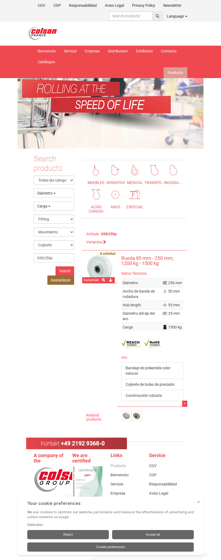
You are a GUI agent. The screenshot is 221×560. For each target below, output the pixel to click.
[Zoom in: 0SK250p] (104, 280)
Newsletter (172, 5)
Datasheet (91, 280)
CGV (41, 5)
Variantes (94, 242)
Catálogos (46, 62)
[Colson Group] (62, 479)
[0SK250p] (99, 268)
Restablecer (61, 280)
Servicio (70, 51)
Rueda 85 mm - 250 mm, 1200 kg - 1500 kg (147, 261)
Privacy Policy (143, 5)
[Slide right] (193, 99)
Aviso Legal (114, 5)
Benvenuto (47, 51)
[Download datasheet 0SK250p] (111, 280)
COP (57, 5)
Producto (175, 73)
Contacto (169, 51)
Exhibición (144, 51)
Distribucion (118, 51)
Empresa (92, 51)
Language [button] (176, 16)
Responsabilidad (83, 5)
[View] (87, 487)
